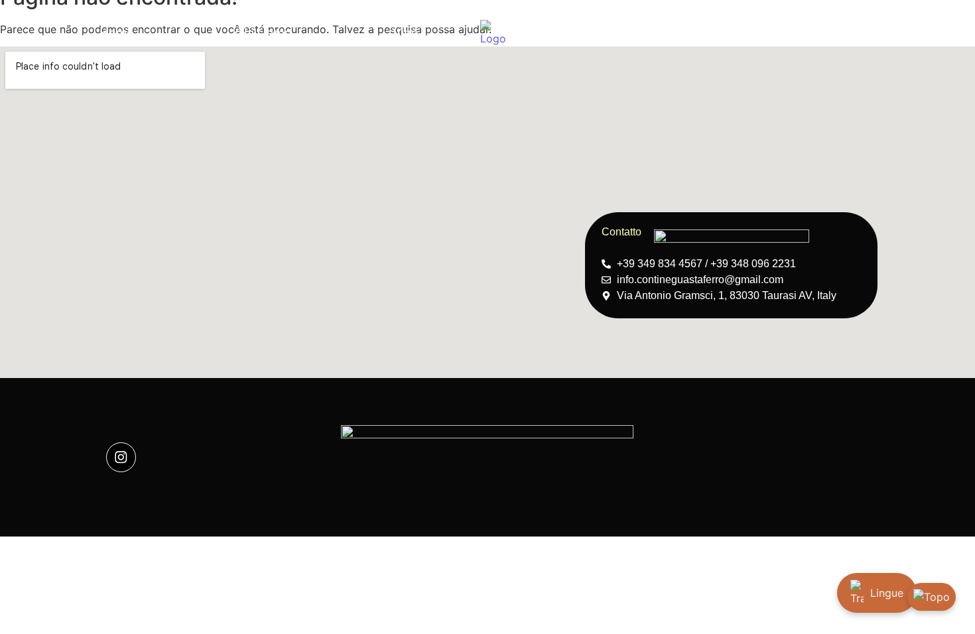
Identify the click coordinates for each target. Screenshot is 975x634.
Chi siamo (263, 33)
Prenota (636, 33)
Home (116, 33)
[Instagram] (121, 457)
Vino (406, 33)
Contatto (846, 33)
